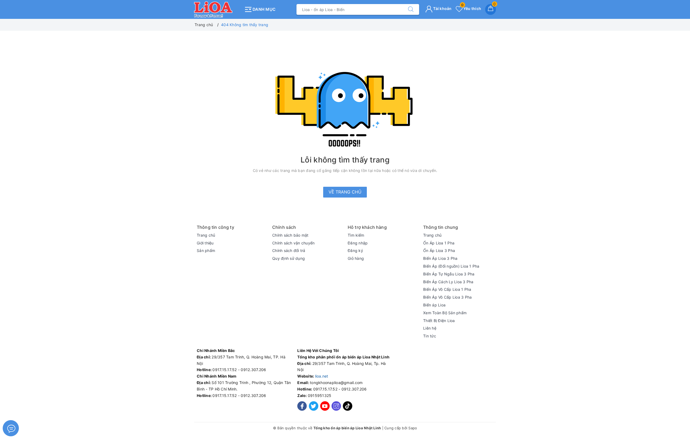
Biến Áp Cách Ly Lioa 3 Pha (448, 281)
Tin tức (429, 336)
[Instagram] (336, 406)
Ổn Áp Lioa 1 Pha (438, 243)
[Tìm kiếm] (410, 9)
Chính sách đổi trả (288, 250)
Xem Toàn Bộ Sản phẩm (445, 312)
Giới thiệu (205, 243)
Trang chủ (206, 235)
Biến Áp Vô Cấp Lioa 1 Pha (447, 289)
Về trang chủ (345, 192)
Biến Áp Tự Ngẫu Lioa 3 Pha (449, 274)
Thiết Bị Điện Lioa (439, 320)
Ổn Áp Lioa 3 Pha (439, 250)
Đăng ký (355, 250)
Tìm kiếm (356, 235)
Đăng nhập (358, 243)
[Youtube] (325, 406)
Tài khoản (442, 8)
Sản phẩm (206, 250)
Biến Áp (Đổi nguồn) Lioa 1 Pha (451, 266)
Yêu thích (471, 8)
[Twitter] (313, 406)
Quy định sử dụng (288, 258)
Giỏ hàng (356, 258)
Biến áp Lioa (434, 305)
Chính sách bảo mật (290, 235)
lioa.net (321, 376)
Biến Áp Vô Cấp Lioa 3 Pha (447, 297)
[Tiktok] (347, 409)
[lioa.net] (217, 9)
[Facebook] (302, 406)
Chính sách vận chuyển (293, 243)
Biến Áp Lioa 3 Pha (440, 258)
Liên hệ (429, 328)
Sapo (412, 428)
